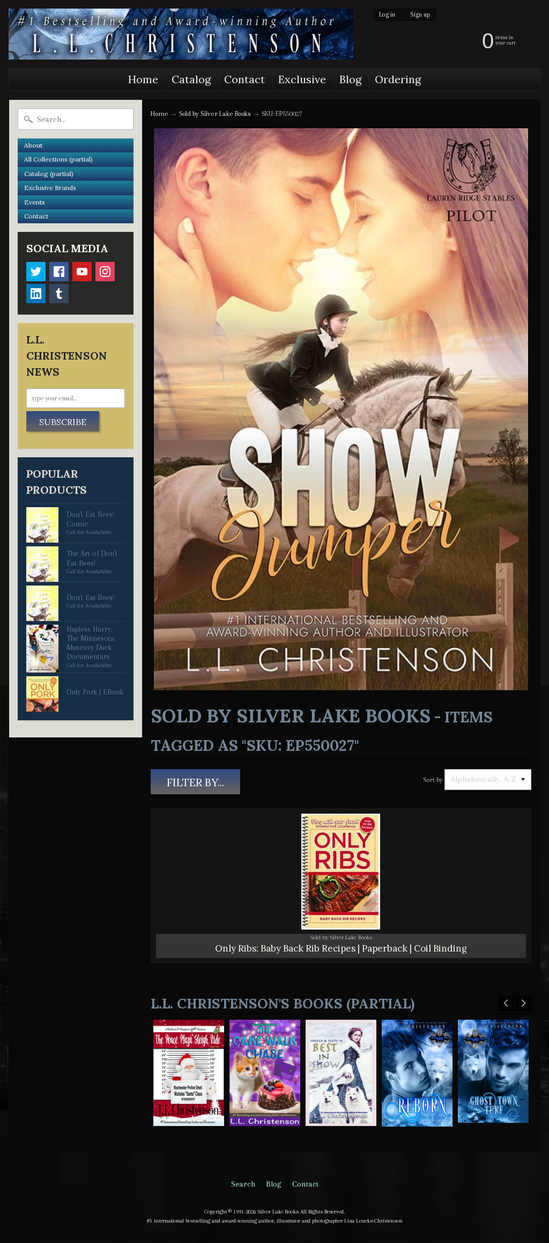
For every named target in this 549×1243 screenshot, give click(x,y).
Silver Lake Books (278, 1211)
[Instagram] (105, 271)
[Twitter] (36, 271)
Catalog (191, 79)
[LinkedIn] (36, 293)
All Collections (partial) (58, 159)
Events (34, 202)
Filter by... (195, 782)
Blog (350, 79)
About (33, 145)
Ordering (398, 79)
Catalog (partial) (48, 174)
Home (143, 79)
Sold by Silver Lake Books (215, 113)
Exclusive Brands (50, 188)
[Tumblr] (59, 293)
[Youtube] (82, 271)
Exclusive (302, 79)
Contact (244, 79)
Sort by (432, 780)
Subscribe (62, 421)
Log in (387, 14)
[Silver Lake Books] (181, 34)
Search (243, 1184)
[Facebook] (59, 271)
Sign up (420, 14)
